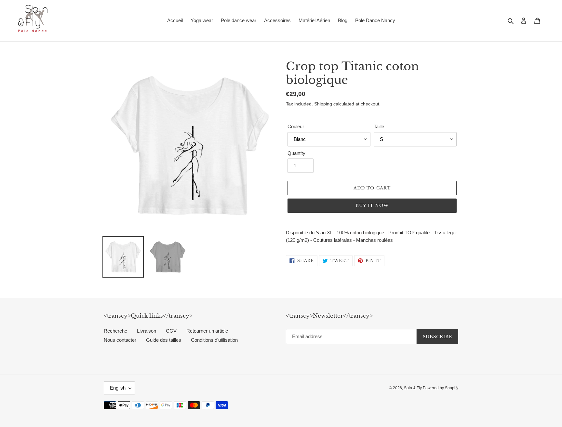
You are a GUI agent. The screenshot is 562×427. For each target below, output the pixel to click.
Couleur (296, 126)
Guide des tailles (163, 340)
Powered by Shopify (440, 388)
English (118, 388)
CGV (171, 331)
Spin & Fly (413, 388)
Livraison (146, 331)
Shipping (323, 103)
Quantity (296, 153)
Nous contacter (120, 340)
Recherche (115, 331)
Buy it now (372, 205)
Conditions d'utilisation (214, 340)
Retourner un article (207, 331)
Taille (379, 126)
